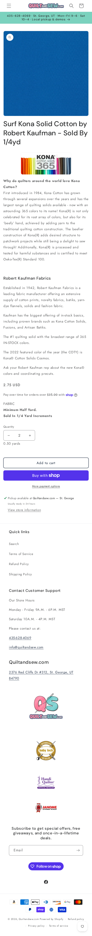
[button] (9, 6)
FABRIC (27, 409)
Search (14, 544)
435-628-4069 (20, 637)
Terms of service (58, 926)
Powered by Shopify (51, 919)
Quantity (8, 427)
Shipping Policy (20, 574)
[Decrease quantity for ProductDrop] (9, 435)
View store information (24, 510)
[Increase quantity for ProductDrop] (30, 435)
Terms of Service (21, 554)
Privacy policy (36, 926)
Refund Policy (19, 564)
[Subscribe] (78, 850)
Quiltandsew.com (29, 919)
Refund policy (76, 919)
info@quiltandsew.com (26, 647)
